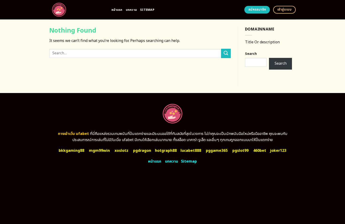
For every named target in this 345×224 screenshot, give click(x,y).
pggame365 (217, 150)
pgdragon (142, 150)
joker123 (278, 150)
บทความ (131, 9)
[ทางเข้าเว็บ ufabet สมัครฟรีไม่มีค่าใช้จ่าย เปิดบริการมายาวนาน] (76, 9)
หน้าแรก (117, 9)
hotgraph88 (166, 150)
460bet (259, 150)
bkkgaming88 (71, 150)
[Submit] (225, 53)
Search (251, 53)
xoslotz (121, 150)
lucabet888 (190, 150)
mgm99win (99, 150)
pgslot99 (240, 150)
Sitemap (147, 9)
